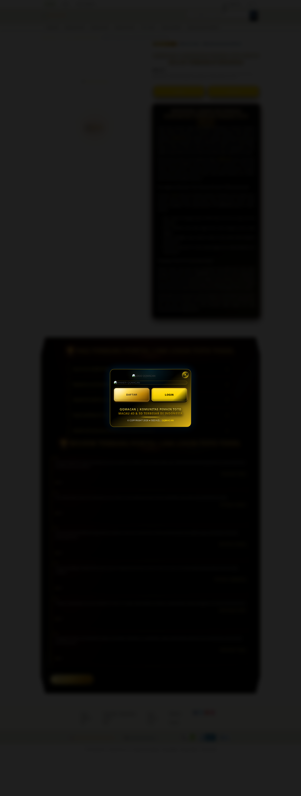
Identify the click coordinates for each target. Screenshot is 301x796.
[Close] (185, 375)
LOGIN (169, 394)
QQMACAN (168, 420)
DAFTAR (131, 394)
